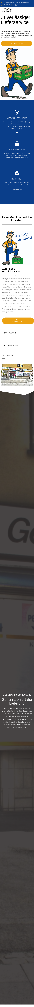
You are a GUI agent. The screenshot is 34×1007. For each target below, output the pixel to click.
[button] (30, 10)
